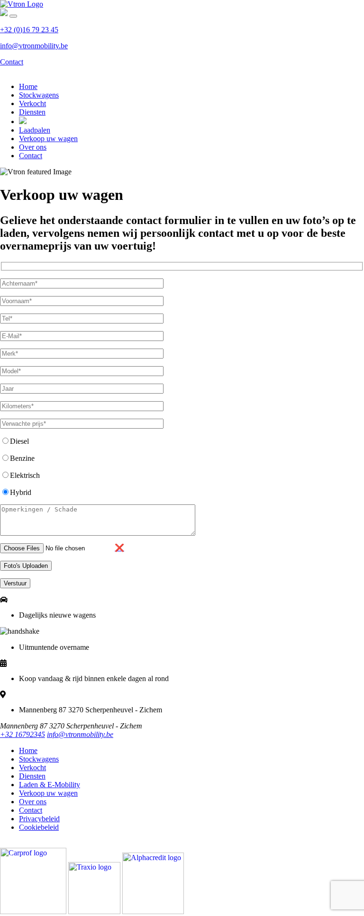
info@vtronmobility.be (34, 46)
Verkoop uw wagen (48, 139)
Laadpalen (34, 130)
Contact (11, 62)
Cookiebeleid (39, 827)
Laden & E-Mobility (49, 785)
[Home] (21, 4)
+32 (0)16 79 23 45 (29, 30)
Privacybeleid (39, 819)
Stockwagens (39, 95)
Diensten (32, 112)
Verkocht (32, 103)
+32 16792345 (22, 734)
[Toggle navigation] (13, 16)
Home (28, 86)
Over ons (32, 147)
